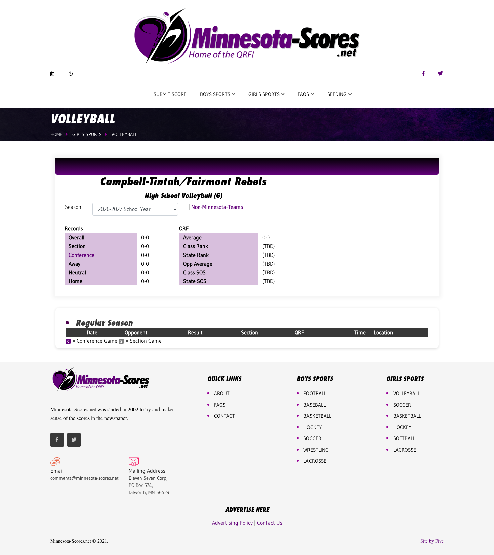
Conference (81, 254)
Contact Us (269, 522)
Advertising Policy (232, 522)
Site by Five (432, 541)
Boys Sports (216, 94)
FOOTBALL (314, 393)
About (222, 393)
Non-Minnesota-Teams (217, 206)
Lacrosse (314, 461)
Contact (224, 416)
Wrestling (316, 450)
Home (56, 134)
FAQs (219, 405)
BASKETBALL (317, 416)
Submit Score (170, 94)
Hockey (402, 427)
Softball (404, 438)
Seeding (337, 94)
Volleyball (124, 134)
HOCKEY (312, 427)
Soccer (312, 438)
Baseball (314, 405)
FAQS (304, 94)
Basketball (407, 416)
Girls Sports (264, 94)
